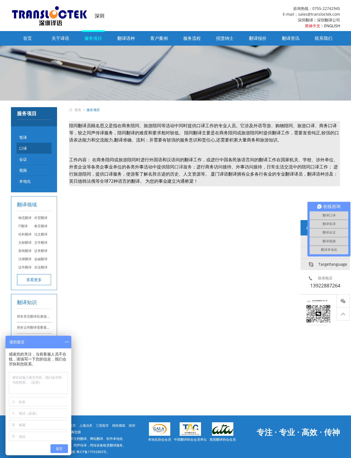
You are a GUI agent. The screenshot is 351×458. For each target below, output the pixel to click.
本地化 (25, 181)
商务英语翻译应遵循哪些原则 (38, 316)
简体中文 (312, 25)
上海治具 (85, 425)
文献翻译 (25, 242)
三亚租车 (102, 425)
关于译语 (60, 38)
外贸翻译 (40, 217)
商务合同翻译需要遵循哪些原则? (40, 327)
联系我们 (323, 38)
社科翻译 (25, 234)
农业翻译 (40, 267)
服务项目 (93, 38)
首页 (27, 38)
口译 (23, 148)
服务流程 (192, 38)
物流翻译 (25, 217)
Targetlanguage (332, 264)
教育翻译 (40, 226)
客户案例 (159, 38)
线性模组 (118, 425)
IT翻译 (23, 226)
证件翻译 (25, 267)
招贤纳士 (225, 38)
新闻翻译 (25, 250)
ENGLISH (332, 25)
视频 (23, 170)
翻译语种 (126, 38)
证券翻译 (40, 250)
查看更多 (34, 279)
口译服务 (183, 167)
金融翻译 (40, 259)
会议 (23, 159)
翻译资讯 (290, 38)
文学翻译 (40, 242)
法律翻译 (25, 259)
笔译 (23, 137)
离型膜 (76, 432)
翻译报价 (258, 38)
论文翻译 (40, 234)
